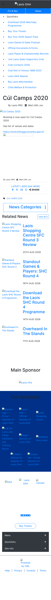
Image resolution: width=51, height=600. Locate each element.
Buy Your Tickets (17, 31)
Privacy (18, 570)
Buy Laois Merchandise (20, 81)
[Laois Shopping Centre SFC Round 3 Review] (12, 227)
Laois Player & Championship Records (28, 53)
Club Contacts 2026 (19, 64)
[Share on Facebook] (13, 189)
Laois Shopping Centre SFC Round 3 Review (33, 235)
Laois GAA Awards (18, 76)
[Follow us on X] (27, 515)
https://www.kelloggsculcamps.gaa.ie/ (23, 131)
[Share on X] (17, 189)
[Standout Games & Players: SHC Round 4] (12, 263)
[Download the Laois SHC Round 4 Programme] (12, 294)
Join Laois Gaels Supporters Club (26, 59)
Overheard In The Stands (35, 331)
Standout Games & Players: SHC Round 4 (35, 268)
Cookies (30, 570)
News (38, 11)
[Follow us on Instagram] (29, 515)
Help (7, 570)
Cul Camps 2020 (14, 198)
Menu (7, 535)
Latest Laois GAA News (25, 186)
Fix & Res (13, 11)
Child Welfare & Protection (22, 87)
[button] (25, 207)
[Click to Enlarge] (25, 111)
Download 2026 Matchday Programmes (22, 24)
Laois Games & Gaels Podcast (24, 42)
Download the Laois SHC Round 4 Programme (34, 302)
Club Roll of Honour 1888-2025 (25, 70)
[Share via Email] (22, 189)
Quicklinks (10, 541)
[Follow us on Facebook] (25, 515)
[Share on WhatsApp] (26, 189)
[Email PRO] (24, 515)
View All (42, 216)
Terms (43, 570)
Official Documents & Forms (23, 48)
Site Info (9, 548)
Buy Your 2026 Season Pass (23, 36)
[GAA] (8, 481)
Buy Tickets (25, 525)
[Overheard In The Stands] (12, 328)
